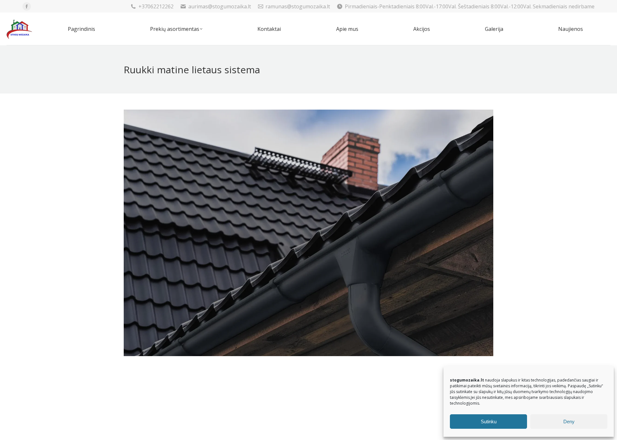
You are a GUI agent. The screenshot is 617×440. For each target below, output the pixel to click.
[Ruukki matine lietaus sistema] (308, 233)
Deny (569, 421)
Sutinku (488, 421)
